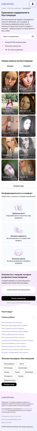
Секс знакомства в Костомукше (13, 328)
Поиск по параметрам (11, 36)
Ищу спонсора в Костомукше (12, 322)
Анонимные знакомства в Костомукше (15, 331)
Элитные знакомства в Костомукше (14, 346)
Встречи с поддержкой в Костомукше (15, 352)
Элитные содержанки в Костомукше (14, 325)
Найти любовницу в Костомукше (13, 334)
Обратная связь (7, 422)
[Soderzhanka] (8, 3)
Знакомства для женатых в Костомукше (16, 349)
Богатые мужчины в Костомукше (13, 337)
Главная (4, 8)
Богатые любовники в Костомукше (14, 343)
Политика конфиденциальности (11, 419)
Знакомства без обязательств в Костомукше (17, 340)
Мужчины (26, 66)
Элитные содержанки (14, 8)
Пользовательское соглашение (11, 416)
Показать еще (18, 186)
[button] (9, 363)
